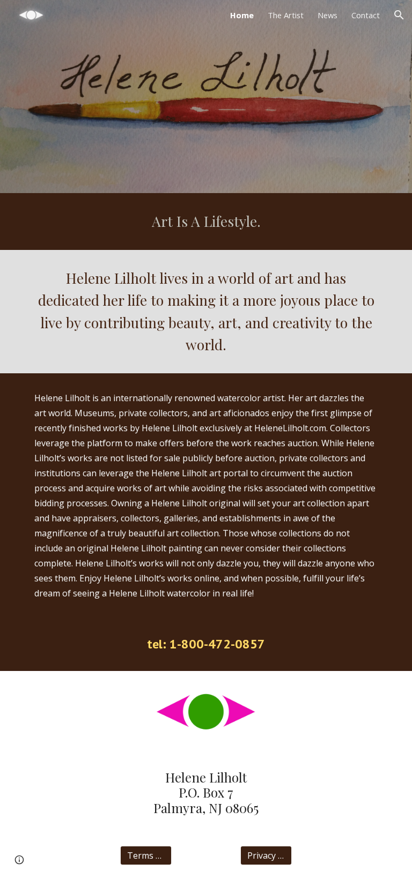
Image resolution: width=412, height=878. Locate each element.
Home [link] (242, 15)
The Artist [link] (286, 15)
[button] (399, 15)
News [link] (327, 15)
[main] (205, 221)
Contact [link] (365, 15)
